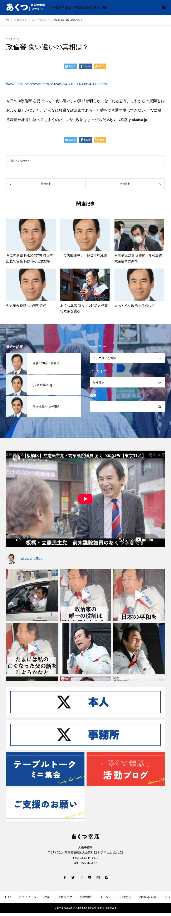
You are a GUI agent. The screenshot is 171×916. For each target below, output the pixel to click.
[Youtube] (90, 877)
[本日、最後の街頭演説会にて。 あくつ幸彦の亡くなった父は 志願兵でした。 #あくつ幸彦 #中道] (32, 648)
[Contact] (98, 877)
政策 (47, 897)
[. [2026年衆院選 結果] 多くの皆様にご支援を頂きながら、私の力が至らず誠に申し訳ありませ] (32, 595)
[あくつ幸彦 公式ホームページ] (26, 7)
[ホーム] (7, 20)
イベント (106, 897)
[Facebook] (65, 877)
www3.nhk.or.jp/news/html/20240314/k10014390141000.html (57, 84)
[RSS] (106, 877)
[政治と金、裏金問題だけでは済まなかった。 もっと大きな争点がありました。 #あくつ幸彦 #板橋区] (139, 595)
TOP (8, 897)
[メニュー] (163, 7)
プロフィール (27, 897)
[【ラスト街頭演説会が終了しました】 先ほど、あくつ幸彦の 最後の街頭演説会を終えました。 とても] (139, 648)
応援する (125, 897)
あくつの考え (22, 160)
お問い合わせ (148, 897)
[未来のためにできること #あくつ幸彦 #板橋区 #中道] (85, 595)
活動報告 (86, 897)
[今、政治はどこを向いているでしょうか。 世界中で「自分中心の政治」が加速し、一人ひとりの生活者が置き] (85, 648)
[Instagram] (81, 877)
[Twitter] (73, 877)
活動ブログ (65, 897)
